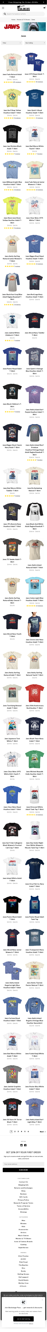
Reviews (23, 1194)
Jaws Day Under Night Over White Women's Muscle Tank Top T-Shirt (34, 845)
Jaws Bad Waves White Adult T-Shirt (12, 1055)
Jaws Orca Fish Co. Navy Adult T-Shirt (34, 885)
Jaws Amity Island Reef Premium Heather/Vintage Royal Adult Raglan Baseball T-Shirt (34, 450)
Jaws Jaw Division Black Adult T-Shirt (12, 147)
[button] (11, 43)
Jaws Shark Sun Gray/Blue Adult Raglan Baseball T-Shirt (12, 296)
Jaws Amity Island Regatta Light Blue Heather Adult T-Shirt (12, 985)
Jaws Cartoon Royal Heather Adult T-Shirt (12, 1019)
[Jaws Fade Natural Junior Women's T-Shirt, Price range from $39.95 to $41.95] (34, 169)
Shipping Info (23, 1185)
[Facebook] (25, 1145)
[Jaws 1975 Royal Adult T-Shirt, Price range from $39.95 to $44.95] (34, 62)
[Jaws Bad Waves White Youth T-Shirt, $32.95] (34, 133)
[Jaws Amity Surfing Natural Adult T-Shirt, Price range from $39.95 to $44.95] (12, 660)
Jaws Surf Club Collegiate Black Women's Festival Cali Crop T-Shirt (12, 845)
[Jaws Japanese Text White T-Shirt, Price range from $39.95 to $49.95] (12, 726)
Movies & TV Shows (23, 1238)
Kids (23, 1226)
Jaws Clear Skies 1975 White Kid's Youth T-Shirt (12, 774)
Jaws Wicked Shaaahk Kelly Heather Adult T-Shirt (35, 774)
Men (23, 1220)
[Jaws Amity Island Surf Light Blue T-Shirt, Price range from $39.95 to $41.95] (34, 1107)
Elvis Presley (23, 1256)
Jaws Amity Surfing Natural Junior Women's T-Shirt (12, 258)
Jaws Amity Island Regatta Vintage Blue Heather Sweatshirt (34, 1020)
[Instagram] (21, 1145)
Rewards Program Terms (23, 1203)
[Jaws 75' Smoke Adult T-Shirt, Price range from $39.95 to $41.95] (12, 547)
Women (23, 1223)
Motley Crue (23, 1283)
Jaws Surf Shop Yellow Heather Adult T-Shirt (12, 111)
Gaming (23, 1244)
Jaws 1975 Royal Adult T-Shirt (34, 75)
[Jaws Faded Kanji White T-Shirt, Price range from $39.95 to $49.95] (34, 1041)
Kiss (23, 1268)
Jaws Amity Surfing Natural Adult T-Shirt (12, 674)
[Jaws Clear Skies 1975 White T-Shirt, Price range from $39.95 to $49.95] (34, 205)
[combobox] (23, 14)
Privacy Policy (23, 1200)
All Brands (23, 1286)
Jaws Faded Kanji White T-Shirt (34, 1055)
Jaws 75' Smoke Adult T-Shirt (12, 560)
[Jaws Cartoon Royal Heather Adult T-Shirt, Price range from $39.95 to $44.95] (12, 1005)
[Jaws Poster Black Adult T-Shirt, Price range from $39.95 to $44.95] (12, 904)
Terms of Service (23, 1206)
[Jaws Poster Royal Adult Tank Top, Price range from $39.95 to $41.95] (34, 904)
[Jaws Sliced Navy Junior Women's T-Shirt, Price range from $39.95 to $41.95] (12, 937)
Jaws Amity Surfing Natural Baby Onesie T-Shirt (12, 600)
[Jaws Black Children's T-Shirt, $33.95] (12, 391)
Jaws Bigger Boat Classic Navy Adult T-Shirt (12, 446)
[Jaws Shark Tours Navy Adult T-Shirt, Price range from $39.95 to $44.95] (34, 726)
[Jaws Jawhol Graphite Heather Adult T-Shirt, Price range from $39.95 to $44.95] (12, 1074)
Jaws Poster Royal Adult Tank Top (34, 918)
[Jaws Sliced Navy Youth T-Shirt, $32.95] (12, 621)
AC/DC (23, 1259)
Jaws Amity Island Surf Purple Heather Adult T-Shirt (34, 412)
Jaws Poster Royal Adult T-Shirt (12, 370)
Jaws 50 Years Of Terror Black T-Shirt (12, 1121)
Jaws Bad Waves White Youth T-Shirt (35, 147)
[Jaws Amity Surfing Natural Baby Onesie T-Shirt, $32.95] (12, 585)
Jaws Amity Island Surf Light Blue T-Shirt (34, 1121)
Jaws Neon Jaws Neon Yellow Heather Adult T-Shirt (12, 220)
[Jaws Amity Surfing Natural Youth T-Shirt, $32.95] (34, 660)
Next (44, 2)
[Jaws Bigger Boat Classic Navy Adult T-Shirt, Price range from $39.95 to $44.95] (12, 432)
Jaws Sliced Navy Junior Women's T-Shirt (12, 951)
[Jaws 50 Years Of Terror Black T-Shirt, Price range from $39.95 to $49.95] (12, 1107)
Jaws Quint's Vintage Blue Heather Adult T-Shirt (34, 371)
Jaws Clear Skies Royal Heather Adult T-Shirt (12, 808)
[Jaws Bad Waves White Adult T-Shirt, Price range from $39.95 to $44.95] (12, 1041)
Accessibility (23, 1209)
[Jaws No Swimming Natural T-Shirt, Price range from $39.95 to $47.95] (34, 475)
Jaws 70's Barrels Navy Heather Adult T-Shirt (12, 525)
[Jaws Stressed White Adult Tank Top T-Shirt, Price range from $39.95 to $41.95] (34, 794)
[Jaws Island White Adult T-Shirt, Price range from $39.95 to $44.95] (12, 866)
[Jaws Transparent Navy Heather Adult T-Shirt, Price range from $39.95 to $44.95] (34, 937)
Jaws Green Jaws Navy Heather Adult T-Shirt (34, 641)
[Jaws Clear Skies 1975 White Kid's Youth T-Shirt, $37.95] (12, 759)
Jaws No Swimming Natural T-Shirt (34, 489)
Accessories (23, 1229)
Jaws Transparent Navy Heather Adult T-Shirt (35, 951)
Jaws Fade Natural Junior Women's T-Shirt (34, 183)
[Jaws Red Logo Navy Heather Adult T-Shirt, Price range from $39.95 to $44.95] (34, 282)
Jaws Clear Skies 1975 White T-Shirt (34, 219)
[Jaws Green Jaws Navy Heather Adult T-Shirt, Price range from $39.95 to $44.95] (34, 624)
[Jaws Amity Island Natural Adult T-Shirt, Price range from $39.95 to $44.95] (34, 550)
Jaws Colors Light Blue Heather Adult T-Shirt (35, 599)
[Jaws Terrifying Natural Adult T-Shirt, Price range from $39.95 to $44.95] (12, 693)
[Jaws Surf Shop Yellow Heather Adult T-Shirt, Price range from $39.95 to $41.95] (12, 98)
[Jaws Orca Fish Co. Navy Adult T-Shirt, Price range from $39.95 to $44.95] (34, 868)
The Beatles (23, 1265)
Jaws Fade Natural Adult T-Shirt (12, 75)
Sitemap (23, 1212)
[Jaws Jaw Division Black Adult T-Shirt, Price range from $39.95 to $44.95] (12, 133)
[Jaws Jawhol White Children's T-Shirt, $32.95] (12, 320)
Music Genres (23, 1235)
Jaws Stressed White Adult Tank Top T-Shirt (35, 808)
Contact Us (23, 1182)
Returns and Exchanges (23, 1188)
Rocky (23, 1271)
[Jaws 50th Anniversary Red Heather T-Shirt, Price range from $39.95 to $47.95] (34, 693)
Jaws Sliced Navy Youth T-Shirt (12, 635)
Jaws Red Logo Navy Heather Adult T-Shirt (34, 295)
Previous (3, 2)
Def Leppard (23, 1277)
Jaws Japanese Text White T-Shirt (12, 740)
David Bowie (23, 1280)
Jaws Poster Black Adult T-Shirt (12, 918)
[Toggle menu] (3, 8)
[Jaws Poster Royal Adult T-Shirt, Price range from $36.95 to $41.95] (12, 356)
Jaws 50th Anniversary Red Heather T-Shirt (35, 707)
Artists (23, 1232)
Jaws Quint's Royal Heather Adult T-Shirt (34, 111)
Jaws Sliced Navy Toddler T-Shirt (34, 334)
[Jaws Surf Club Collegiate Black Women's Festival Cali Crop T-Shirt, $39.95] (12, 830)
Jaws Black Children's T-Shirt (12, 405)
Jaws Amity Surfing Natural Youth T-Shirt (34, 674)
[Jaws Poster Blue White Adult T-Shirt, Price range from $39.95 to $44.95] (34, 1074)
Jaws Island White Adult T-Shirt (12, 879)
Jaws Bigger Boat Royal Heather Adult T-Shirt (35, 257)
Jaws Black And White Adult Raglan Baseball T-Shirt (34, 526)
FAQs (23, 1191)
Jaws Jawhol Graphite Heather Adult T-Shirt (12, 1088)
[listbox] (35, 42)
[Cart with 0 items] (44, 8)
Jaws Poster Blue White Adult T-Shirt (34, 1088)
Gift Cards (23, 1197)
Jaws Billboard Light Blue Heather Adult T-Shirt (12, 183)
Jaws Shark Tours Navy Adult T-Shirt (34, 740)
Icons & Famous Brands (23, 1241)
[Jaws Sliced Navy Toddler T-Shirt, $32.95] (34, 320)
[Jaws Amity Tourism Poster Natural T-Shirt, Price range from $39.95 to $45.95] (34, 970)
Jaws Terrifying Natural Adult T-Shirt (12, 707)
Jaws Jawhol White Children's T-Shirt (12, 334)
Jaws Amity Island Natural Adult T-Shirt (34, 566)
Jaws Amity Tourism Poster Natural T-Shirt (35, 984)
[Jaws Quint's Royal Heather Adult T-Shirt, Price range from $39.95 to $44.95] (34, 98)
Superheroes (23, 1247)
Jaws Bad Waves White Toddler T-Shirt (12, 489)
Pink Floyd (23, 1262)
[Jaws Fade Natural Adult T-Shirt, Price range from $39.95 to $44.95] (12, 62)
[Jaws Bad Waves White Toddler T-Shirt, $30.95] (12, 475)
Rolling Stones (23, 1274)
